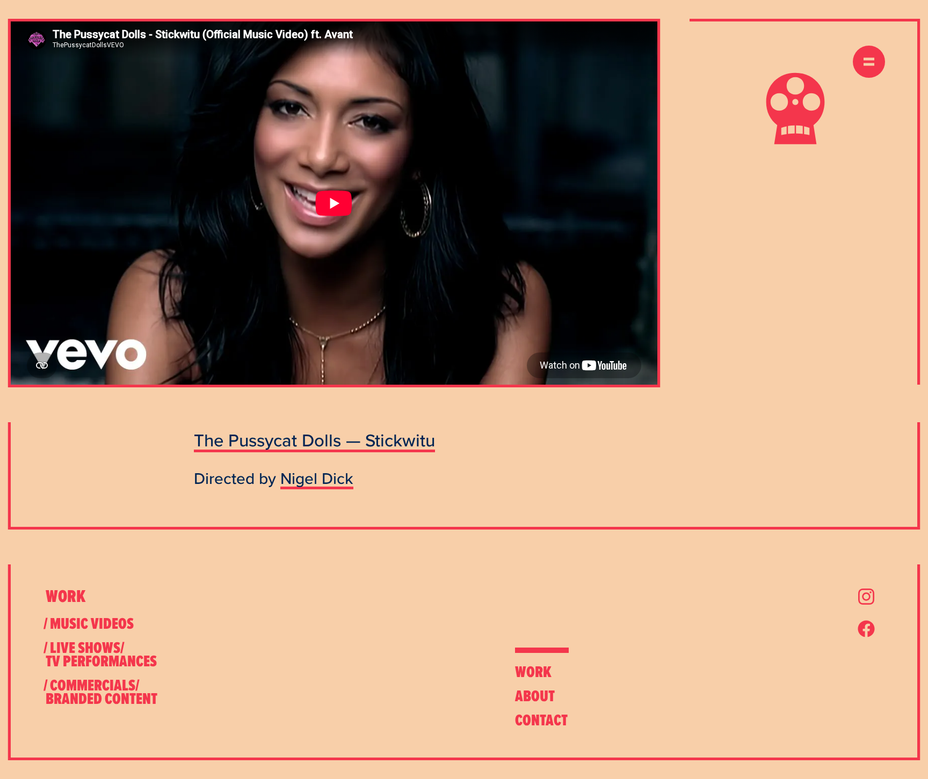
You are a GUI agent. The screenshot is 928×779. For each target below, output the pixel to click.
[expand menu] (869, 62)
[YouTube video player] (334, 203)
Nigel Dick (316, 478)
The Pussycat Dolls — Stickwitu (314, 440)
